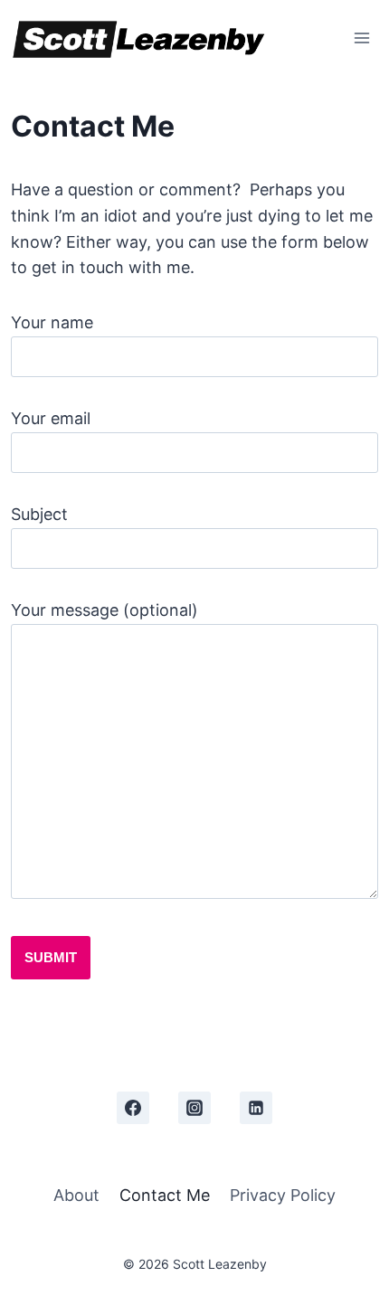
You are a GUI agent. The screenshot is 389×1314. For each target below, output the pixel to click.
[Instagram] (194, 1108)
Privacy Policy (283, 1195)
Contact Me (164, 1195)
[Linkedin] (256, 1108)
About (76, 1195)
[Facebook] (133, 1108)
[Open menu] (361, 38)
